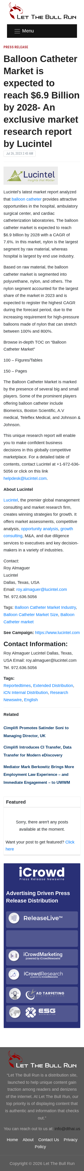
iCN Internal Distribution (26, 692)
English (31, 699)
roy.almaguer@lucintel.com (41, 589)
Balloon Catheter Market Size (31, 614)
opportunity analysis (39, 528)
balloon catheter (27, 199)
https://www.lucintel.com (57, 632)
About (28, 1139)
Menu (28, 30)
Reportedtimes (17, 685)
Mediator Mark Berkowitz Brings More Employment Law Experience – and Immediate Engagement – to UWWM (39, 775)
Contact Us (48, 1139)
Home (12, 1139)
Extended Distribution (53, 685)
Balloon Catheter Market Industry (45, 607)
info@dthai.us (67, 1128)
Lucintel (11, 500)
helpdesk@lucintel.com (25, 478)
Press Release (16, 47)
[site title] (42, 1059)
